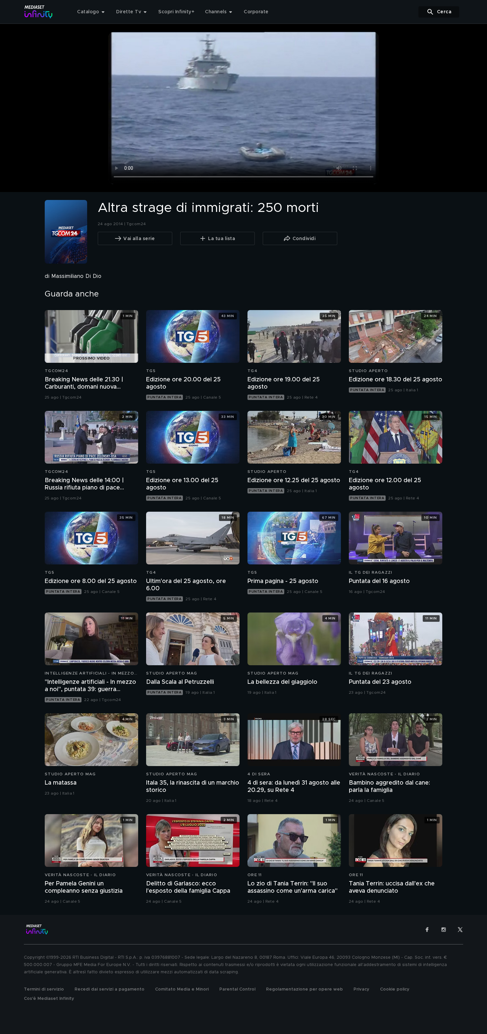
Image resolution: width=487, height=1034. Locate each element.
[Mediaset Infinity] (38, 12)
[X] (460, 930)
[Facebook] (427, 930)
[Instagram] (444, 930)
